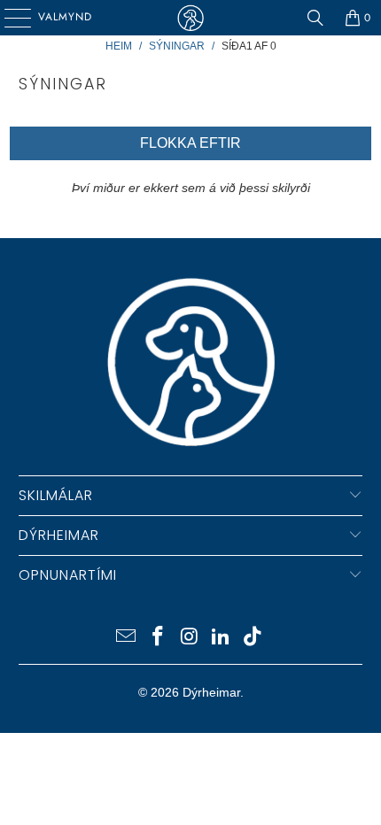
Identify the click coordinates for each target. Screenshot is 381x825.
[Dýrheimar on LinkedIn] (221, 637)
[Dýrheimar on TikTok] (253, 637)
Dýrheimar (211, 692)
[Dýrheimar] (191, 17)
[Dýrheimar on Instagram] (189, 637)
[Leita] (315, 17)
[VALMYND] (11, 17)
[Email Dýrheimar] (126, 637)
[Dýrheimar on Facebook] (157, 637)
